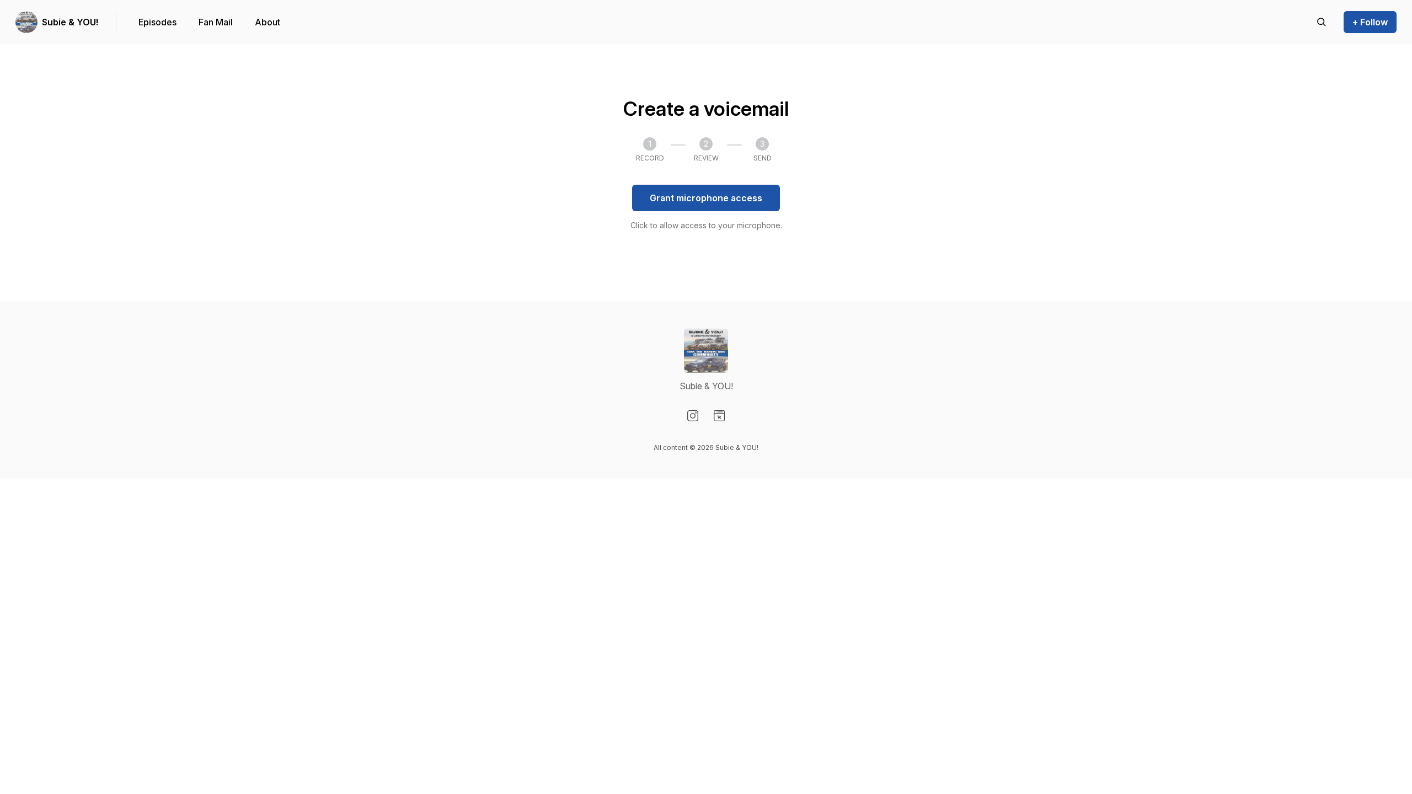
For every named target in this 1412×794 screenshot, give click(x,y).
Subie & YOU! (70, 22)
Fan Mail (216, 22)
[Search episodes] (1321, 22)
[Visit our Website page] (719, 415)
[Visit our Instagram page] (692, 415)
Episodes (157, 22)
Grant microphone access (706, 197)
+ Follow (1370, 22)
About (267, 22)
